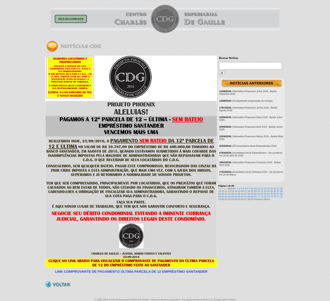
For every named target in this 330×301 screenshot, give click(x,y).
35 (271, 191)
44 (236, 194)
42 (229, 194)
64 (236, 196)
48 (248, 194)
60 (223, 196)
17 (278, 188)
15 (271, 188)
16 (274, 188)
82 (229, 199)
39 (219, 194)
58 (281, 194)
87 (245, 199)
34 (268, 191)
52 (261, 194)
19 (219, 191)
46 (242, 194)
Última (266, 199)
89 (252, 199)
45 (239, 194)
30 (255, 191)
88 (248, 199)
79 (219, 199)
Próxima (258, 199)
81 (226, 199)
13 (265, 188)
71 (258, 196)
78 (281, 196)
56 (274, 194)
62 (229, 196)
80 (223, 199)
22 (229, 191)
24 (236, 191)
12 (261, 188)
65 (239, 196)
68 (248, 196)
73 (265, 196)
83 (232, 199)
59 (219, 196)
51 (258, 194)
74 (268, 196)
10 (255, 188)
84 (236, 199)
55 (271, 194)
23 (232, 191)
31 (258, 191)
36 (274, 191)
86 (242, 199)
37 (278, 191)
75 (271, 196)
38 (281, 191)
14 (268, 188)
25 (239, 191)
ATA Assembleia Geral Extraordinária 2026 (255, 146)
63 (232, 196)
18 (281, 188)
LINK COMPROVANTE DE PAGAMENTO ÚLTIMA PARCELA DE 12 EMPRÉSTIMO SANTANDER (131, 271)
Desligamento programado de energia (253, 101)
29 (252, 191)
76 (274, 196)
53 (265, 194)
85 (239, 199)
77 (278, 196)
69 (252, 196)
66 (242, 196)
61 (226, 196)
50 (255, 194)
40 (223, 194)
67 (245, 196)
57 (278, 194)
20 (223, 191)
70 (255, 196)
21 (226, 191)
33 (265, 191)
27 (245, 191)
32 (261, 191)
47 (245, 194)
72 (261, 196)
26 (242, 191)
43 (232, 194)
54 (268, 194)
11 (258, 188)
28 (248, 191)
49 (252, 194)
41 (226, 194)
